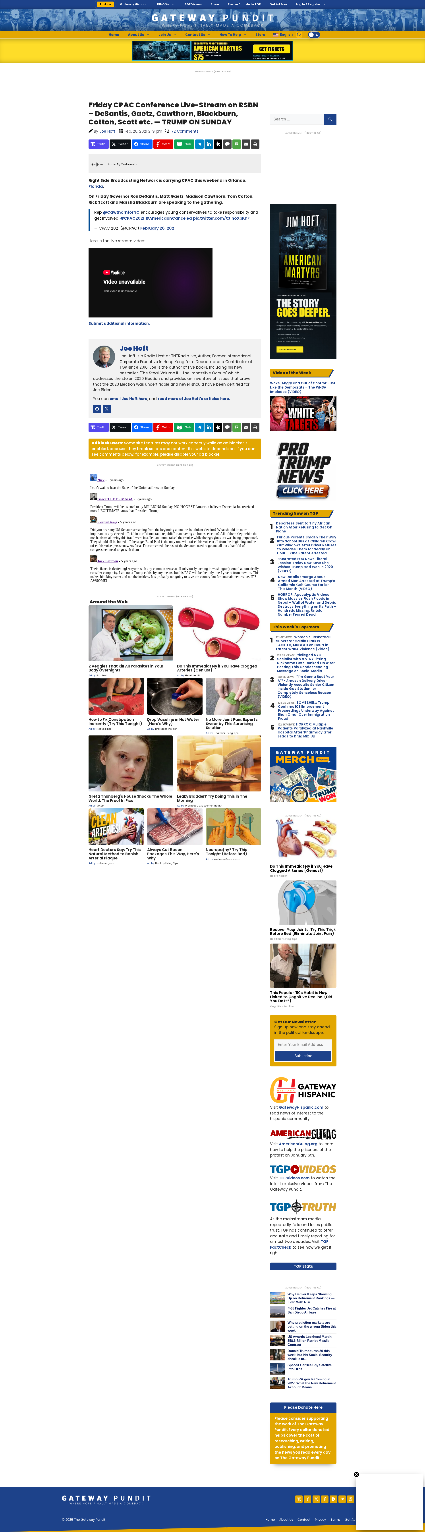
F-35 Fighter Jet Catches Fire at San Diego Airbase (312, 1310)
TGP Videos (193, 4)
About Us (136, 34)
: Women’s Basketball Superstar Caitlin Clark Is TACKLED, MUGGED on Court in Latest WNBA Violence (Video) (303, 643)
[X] (316, 1499)
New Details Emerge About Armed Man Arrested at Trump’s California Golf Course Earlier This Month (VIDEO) (306, 583)
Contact (304, 1519)
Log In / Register (308, 4)
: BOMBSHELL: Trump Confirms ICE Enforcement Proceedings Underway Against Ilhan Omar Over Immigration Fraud (306, 711)
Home (114, 34)
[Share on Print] (255, 144)
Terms (335, 1519)
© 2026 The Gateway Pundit (83, 1519)
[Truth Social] (299, 1499)
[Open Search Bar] (299, 34)
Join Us (164, 34)
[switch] (314, 34)
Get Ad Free (278, 4)
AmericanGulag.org (298, 1144)
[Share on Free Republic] (218, 144)
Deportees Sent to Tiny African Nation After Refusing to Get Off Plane (304, 527)
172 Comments (184, 131)
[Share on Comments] (227, 144)
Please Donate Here (303, 1407)
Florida (96, 186)
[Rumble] (333, 1499)
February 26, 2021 (158, 228)
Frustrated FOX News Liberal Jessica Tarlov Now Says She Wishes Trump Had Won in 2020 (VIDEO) (305, 565)
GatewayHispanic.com (301, 1107)
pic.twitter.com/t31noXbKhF (221, 218)
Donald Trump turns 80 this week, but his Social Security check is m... (310, 1355)
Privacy (320, 1519)
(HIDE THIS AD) (222, 71)
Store (215, 4)
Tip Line (105, 4)
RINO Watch (166, 4)
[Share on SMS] (236, 144)
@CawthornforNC (121, 212)
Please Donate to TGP (244, 4)
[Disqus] (175, 527)
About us (286, 1519)
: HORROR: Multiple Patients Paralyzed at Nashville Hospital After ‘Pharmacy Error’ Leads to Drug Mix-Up (305, 730)
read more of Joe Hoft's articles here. (194, 398)
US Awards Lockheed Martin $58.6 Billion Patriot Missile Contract (310, 1340)
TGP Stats (303, 1266)
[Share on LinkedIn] (209, 144)
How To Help (230, 34)
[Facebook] (324, 1499)
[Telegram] (342, 1499)
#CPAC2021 (132, 218)
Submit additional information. (119, 323)
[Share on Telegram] (199, 144)
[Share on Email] (246, 144)
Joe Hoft (134, 348)
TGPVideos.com (294, 1178)
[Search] (330, 119)
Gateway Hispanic (134, 4)
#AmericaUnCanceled (168, 218)
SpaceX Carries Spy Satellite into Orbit (310, 1367)
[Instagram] (350, 1499)
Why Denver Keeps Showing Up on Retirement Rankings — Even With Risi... (311, 1298)
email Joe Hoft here (128, 398)
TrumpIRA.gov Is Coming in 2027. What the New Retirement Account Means (312, 1383)
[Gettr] (307, 1499)
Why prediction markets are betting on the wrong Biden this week (312, 1326)
